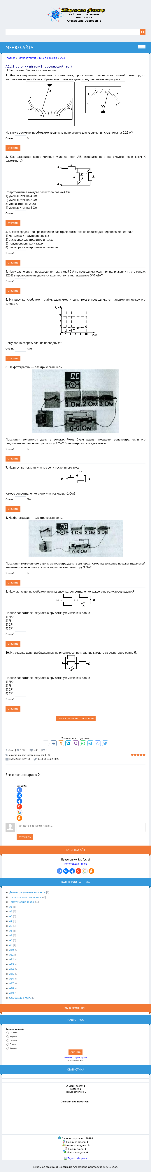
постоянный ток (35, 755)
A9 (10, 945)
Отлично (14, 1032)
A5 (10, 925)
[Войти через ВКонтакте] (19, 795)
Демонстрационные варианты (27, 892)
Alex (10, 750)
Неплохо (14, 1040)
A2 (10, 911)
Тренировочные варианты (25, 897)
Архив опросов (81, 1058)
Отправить (25, 837)
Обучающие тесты (20, 997)
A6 (10, 930)
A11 (11, 954)
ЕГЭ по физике (48, 57)
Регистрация (71, 863)
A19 (11, 993)
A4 (10, 921)
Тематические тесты (21, 901)
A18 (11, 988)
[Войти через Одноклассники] (19, 818)
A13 (11, 964)
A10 (11, 949)
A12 (62, 57)
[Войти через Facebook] (19, 801)
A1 (10, 906)
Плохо (13, 1044)
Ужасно (13, 1048)
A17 (11, 983)
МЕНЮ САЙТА (19, 47)
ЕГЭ (47, 755)
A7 (10, 935)
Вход (84, 863)
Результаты (68, 1058)
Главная (10, 57)
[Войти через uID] (19, 790)
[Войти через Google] (19, 812)
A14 (11, 969)
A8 (10, 940)
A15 (11, 973)
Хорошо (13, 1036)
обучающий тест (17, 755)
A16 (11, 978)
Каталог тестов (27, 57)
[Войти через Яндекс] (19, 806)
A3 (10, 916)
